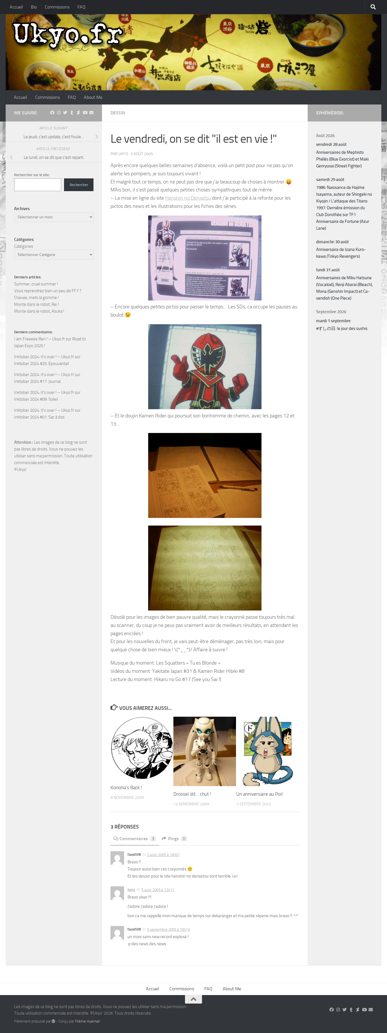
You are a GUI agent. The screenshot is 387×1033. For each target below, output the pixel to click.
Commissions (57, 7)
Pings (176, 838)
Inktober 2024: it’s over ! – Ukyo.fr (44, 356)
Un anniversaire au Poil (259, 794)
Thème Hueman (87, 1021)
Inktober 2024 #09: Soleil (36, 399)
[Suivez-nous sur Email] (91, 112)
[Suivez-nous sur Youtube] (85, 112)
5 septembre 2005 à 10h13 (168, 929)
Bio (34, 7)
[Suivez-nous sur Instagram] (59, 112)
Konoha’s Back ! (126, 787)
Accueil (16, 7)
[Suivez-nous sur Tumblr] (72, 112)
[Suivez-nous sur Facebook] (52, 112)
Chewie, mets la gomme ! (36, 297)
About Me (93, 97)
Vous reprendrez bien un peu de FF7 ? (47, 290)
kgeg (131, 889)
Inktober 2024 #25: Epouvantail (41, 363)
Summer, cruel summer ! (36, 284)
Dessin (117, 113)
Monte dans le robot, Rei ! (36, 304)
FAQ (81, 7)
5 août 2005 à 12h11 (157, 890)
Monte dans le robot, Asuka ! (39, 311)
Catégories (23, 246)
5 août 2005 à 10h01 (163, 855)
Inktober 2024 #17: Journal (37, 381)
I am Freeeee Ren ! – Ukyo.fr (39, 339)
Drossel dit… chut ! (192, 794)
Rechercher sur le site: (32, 175)
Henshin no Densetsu (188, 198)
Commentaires (137, 838)
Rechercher (79, 185)
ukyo (123, 153)
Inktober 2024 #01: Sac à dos (39, 417)
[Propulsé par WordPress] (53, 1021)
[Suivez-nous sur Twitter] (65, 112)
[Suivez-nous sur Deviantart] (78, 112)
